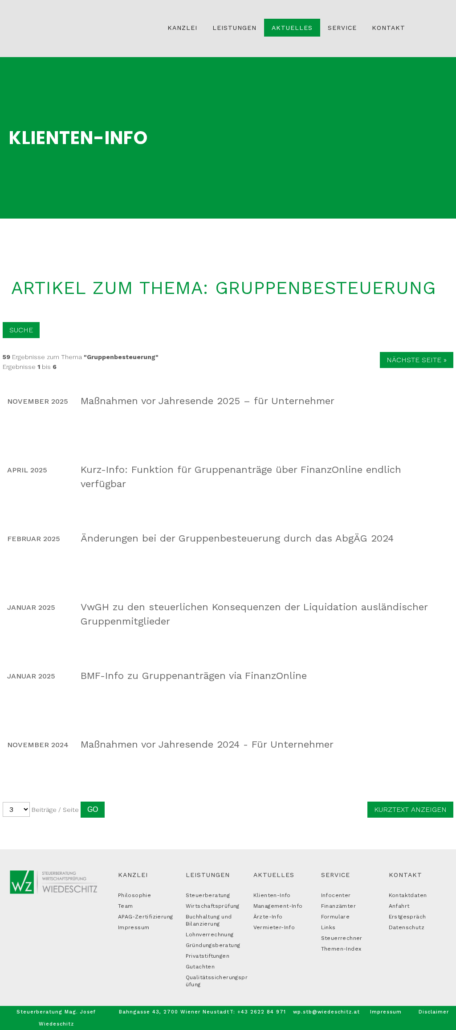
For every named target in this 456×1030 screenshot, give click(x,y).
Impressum (134, 927)
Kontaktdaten (408, 895)
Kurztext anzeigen (410, 809)
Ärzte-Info (268, 917)
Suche (21, 330)
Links (328, 927)
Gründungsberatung (213, 945)
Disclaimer (434, 1012)
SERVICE (335, 874)
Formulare (335, 917)
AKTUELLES (273, 874)
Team (125, 906)
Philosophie (134, 895)
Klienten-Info (272, 895)
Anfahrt (399, 906)
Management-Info (278, 906)
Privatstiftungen (207, 956)
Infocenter (336, 895)
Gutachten (200, 967)
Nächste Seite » (417, 360)
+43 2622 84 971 (261, 1012)
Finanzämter (338, 906)
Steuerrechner (341, 938)
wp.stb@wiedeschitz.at (326, 1012)
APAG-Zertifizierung (145, 917)
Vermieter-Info (274, 927)
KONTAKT (405, 874)
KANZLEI (133, 874)
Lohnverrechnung (210, 934)
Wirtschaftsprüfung (213, 906)
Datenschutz (406, 927)
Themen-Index (341, 949)
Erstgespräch (407, 917)
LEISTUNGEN (208, 874)
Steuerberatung (208, 895)
